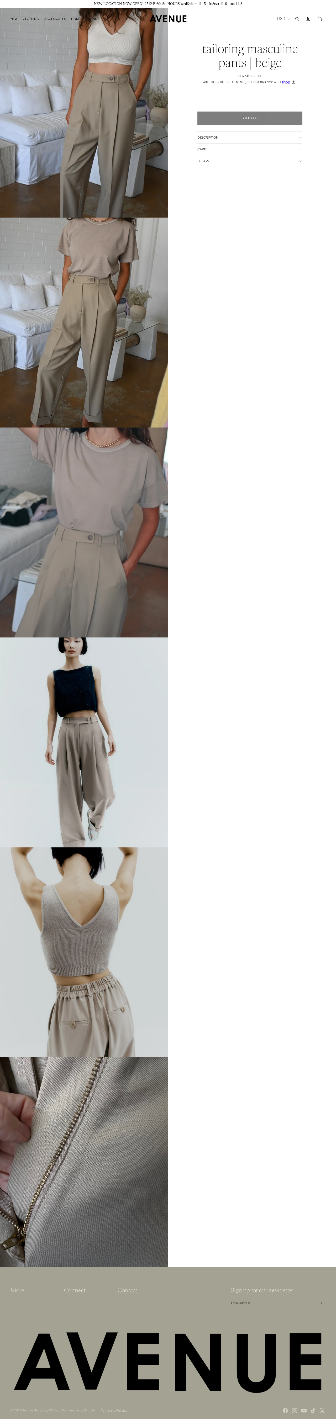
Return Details (23, 1316)
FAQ (13, 1309)
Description (207, 137)
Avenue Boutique (34, 1410)
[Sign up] (321, 1303)
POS (52, 1410)
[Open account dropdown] (308, 19)
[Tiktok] (313, 1410)
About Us (18, 1302)
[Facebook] (285, 1410)
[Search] (297, 19)
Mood (15, 1323)
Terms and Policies (114, 1411)
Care (201, 149)
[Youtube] (304, 1410)
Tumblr (70, 1309)
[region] (168, 4)
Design (203, 161)
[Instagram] (294, 1410)
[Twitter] (322, 1410)
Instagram (73, 1302)
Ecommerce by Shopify (78, 1410)
